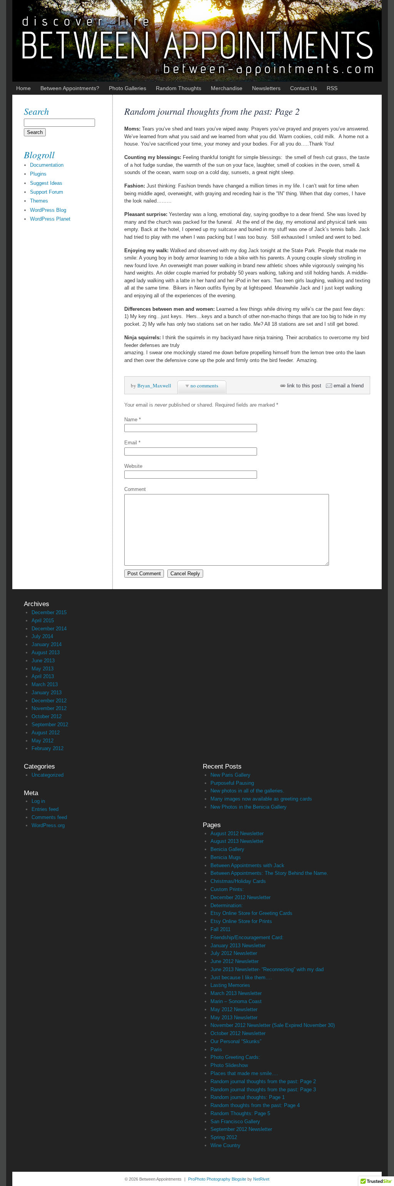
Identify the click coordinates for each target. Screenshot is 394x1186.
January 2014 (47, 644)
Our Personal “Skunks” (235, 1041)
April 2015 (43, 620)
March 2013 (45, 684)
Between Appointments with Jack (247, 865)
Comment (135, 489)
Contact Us (303, 88)
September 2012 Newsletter (241, 1129)
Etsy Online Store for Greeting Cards (251, 913)
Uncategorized (47, 775)
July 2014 (42, 636)
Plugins (38, 174)
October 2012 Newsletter (237, 1033)
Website (133, 466)
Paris (216, 1049)
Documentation (46, 165)
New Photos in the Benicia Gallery (248, 807)
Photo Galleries (127, 88)
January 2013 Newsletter (237, 945)
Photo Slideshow (229, 1065)
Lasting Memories (230, 985)
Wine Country (225, 1145)
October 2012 (47, 716)
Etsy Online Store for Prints (241, 921)
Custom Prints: (227, 889)
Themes (39, 201)
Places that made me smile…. (244, 1073)
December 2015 (49, 612)
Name (130, 419)
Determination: (226, 905)
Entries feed (45, 809)
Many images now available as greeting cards (261, 799)
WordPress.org (48, 825)
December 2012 (49, 701)
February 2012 (47, 748)
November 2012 (49, 708)
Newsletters (266, 88)
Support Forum (46, 192)
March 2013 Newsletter (236, 993)
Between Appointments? (69, 88)
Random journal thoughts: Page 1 (247, 1097)
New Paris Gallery (230, 775)
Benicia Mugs (225, 857)
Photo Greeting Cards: (235, 1057)
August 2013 (46, 652)
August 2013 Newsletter (237, 841)
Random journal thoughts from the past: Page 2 (263, 1081)
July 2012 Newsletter (233, 953)
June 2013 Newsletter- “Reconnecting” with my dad (267, 969)
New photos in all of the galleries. (247, 791)
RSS (332, 88)
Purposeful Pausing (232, 783)
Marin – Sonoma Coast (236, 1001)
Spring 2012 (223, 1137)
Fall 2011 (220, 929)
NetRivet (261, 1179)
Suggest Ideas (46, 183)
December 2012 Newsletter (240, 897)
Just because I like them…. (241, 977)
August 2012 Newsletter (237, 833)
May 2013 (42, 669)
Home (23, 88)
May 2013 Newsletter (233, 1017)
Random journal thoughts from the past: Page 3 (263, 1089)
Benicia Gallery (227, 849)
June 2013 (43, 660)
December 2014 (49, 629)
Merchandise (226, 88)
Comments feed (49, 817)
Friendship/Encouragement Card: (247, 937)
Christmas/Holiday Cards (238, 881)
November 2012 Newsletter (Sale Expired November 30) (272, 1025)
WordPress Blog (48, 210)
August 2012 (46, 732)
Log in (38, 801)
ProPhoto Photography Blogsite (217, 1179)
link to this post (304, 386)
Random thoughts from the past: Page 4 (255, 1105)
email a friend (349, 386)
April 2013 (43, 676)
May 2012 (42, 741)
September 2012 (50, 724)
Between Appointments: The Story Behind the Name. (269, 873)
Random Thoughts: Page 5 (240, 1113)
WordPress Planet (50, 219)
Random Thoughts (178, 88)
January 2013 (47, 692)
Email (130, 443)
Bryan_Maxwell (154, 385)
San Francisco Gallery (235, 1121)
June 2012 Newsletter (234, 961)
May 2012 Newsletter (233, 1009)
